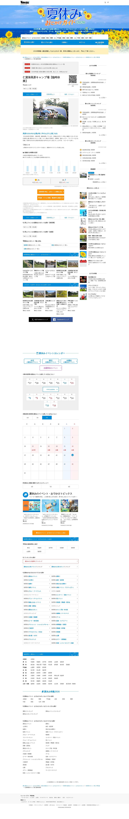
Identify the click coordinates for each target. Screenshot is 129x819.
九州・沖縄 (88, 38)
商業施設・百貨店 (50, 759)
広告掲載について (76, 805)
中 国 (25, 678)
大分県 (56, 684)
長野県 (38, 667)
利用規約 (31, 805)
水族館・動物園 (27, 754)
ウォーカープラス (24, 797)
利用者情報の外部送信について (93, 805)
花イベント (49, 740)
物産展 (47, 734)
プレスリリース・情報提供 (61, 805)
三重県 (44, 673)
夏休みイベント (27, 724)
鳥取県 (50, 678)
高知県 (50, 681)
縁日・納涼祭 (49, 726)
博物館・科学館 (50, 762)
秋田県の (30, 576)
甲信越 (59, 38)
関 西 (25, 675)
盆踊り (25, 729)
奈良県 (50, 675)
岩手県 (50, 548)
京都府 (38, 675)
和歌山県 (56, 675)
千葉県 (44, 664)
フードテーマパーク (51, 770)
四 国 (25, 681)
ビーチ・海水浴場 (28, 756)
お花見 (37, 797)
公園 (24, 767)
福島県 (39, 551)
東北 (47, 38)
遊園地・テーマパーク (52, 751)
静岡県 (50, 673)
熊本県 (50, 684)
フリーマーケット (28, 737)
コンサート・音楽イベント (53, 737)
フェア (47, 745)
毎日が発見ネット (60, 801)
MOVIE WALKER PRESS (51, 801)
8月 (69, 486)
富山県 (38, 670)
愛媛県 (38, 681)
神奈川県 (39, 664)
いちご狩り (32, 797)
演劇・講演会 (26, 745)
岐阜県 (38, 673)
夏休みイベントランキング (53, 711)
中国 (78, 38)
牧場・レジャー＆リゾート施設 (31, 773)
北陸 (67, 38)
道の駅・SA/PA (50, 765)
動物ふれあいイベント (29, 743)
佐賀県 (38, 684)
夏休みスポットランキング (30, 714)
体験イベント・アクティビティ (54, 732)
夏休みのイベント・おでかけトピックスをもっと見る (50, 533)
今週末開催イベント (100, 43)
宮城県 (62, 548)
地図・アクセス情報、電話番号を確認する (51, 198)
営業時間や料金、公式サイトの (50, 192)
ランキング (33, 566)
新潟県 (44, 667)
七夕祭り (25, 726)
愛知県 (32, 673)
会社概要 (83, 805)
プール (83, 42)
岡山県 (38, 678)
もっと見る (102, 97)
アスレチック (49, 767)
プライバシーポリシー (38, 805)
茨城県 (68, 664)
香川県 (32, 681)
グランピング (26, 751)
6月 (32, 486)
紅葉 (64, 797)
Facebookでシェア (63, 319)
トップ (31, 94)
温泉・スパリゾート (51, 756)
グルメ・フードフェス (29, 734)
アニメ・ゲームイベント (29, 740)
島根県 (56, 678)
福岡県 (32, 684)
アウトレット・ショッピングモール (32, 759)
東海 (63, 38)
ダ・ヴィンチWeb (31, 801)
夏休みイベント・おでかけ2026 (31, 38)
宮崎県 (62, 684)
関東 (51, 38)
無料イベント (26, 732)
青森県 (39, 548)
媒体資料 (70, 805)
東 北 (25, 662)
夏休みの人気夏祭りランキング (33, 561)
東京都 (32, 664)
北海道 (43, 38)
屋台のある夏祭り (50, 729)
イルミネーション (69, 797)
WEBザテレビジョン (41, 801)
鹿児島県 (68, 684)
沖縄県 (74, 684)
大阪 (75, 38)
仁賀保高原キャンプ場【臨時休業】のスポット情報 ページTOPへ (63, 782)
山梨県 (32, 667)
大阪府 (32, 675)
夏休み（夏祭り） (57, 797)
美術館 (25, 765)
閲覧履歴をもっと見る (99, 182)
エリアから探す (48, 42)
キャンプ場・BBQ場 (30, 88)
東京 (55, 38)
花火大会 (51, 797)
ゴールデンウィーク (44, 797)
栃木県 (62, 664)
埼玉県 (50, 664)
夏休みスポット (27, 748)
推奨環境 (46, 805)
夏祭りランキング (28, 711)
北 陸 (25, 670)
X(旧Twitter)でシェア (41, 319)
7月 (51, 486)
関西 (71, 38)
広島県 (32, 678)
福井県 (44, 670)
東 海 (25, 673)
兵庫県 (44, 675)
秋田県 (25, 84)
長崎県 (44, 684)
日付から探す (30, 42)
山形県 (28, 551)
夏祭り (65, 42)
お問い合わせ (52, 805)
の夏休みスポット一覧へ (32, 245)
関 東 (25, 664)
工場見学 (25, 762)
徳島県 (44, 681)
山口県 (44, 678)
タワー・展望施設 (28, 770)
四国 (82, 38)
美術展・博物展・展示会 (52, 743)
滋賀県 (62, 675)
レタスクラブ (24, 801)
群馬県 (56, 664)
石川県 (32, 670)
